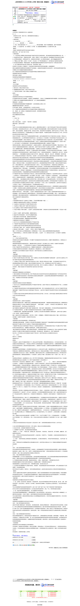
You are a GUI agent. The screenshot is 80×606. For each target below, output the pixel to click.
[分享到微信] (13, 16)
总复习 (60, 547)
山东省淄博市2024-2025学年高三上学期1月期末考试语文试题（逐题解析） (33, 579)
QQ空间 (22, 545)
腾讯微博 (30, 545)
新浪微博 (26, 545)
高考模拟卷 (65, 547)
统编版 (55, 547)
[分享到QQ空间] (15, 16)
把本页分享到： (16, 545)
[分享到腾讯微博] (15, 18)
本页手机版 (39, 604)
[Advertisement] (57, 15)
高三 (58, 547)
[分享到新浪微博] (13, 18)
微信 (34, 545)
